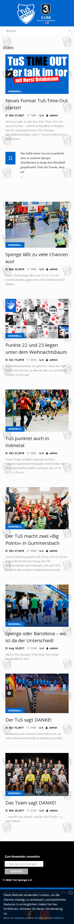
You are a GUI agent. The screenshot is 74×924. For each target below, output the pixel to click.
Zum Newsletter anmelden (22, 856)
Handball (15, 91)
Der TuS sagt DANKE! (28, 720)
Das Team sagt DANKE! (30, 802)
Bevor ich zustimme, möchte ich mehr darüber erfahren (34, 918)
